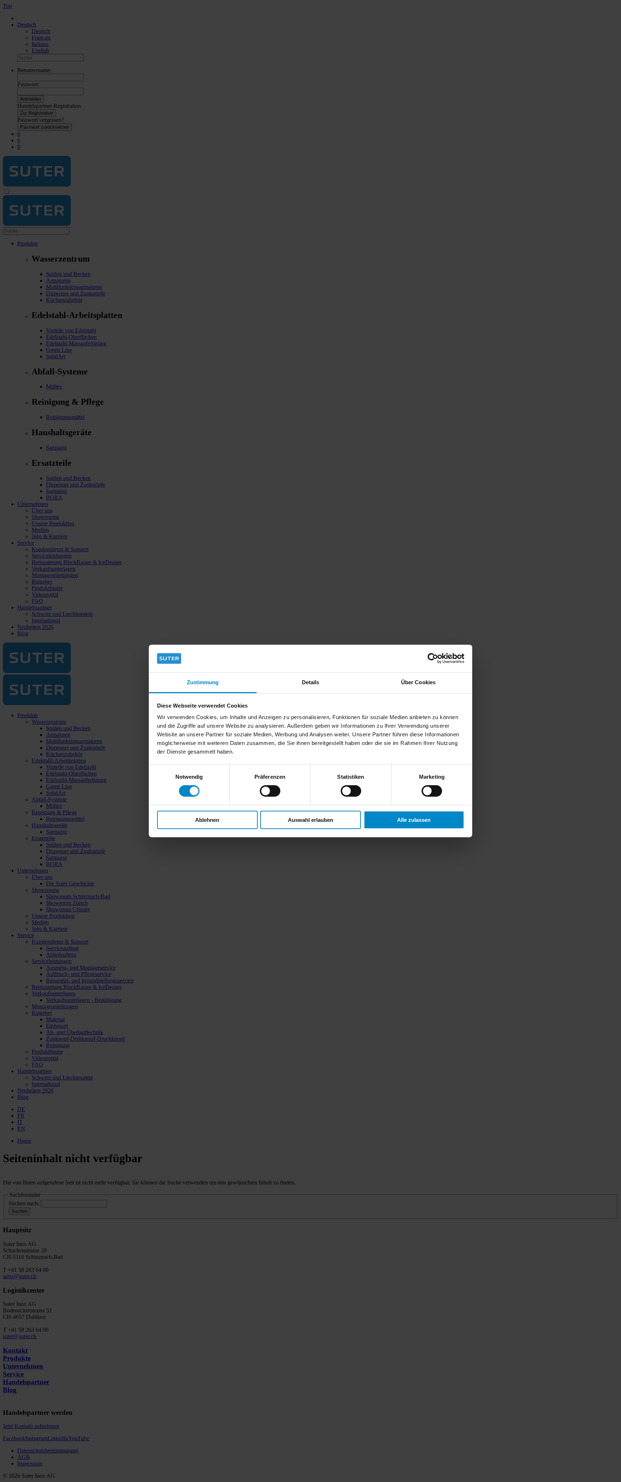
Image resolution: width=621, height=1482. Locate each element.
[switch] (270, 791)
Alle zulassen (414, 820)
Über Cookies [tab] (418, 682)
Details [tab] (310, 682)
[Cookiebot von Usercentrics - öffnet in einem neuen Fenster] (432, 658)
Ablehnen (207, 820)
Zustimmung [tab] (203, 682)
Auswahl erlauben (310, 820)
